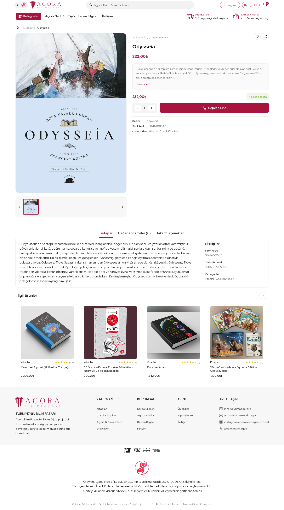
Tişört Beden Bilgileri (83, 16)
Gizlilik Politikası (189, 482)
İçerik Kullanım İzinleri (110, 486)
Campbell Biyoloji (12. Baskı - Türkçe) (44, 367)
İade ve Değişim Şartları (134, 504)
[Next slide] (122, 206)
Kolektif (153, 121)
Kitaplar (28, 27)
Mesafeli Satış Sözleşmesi (197, 504)
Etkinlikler (103, 428)
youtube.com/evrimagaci (240, 415)
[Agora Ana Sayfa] (18, 27)
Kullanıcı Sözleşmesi (161, 491)
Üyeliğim (183, 409)
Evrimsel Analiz (157, 367)
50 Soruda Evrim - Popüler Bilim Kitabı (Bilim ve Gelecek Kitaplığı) (108, 368)
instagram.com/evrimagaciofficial (246, 422)
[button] (31, 207)
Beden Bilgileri (146, 422)
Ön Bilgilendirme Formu (165, 504)
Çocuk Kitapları (169, 131)
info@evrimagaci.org (254, 18)
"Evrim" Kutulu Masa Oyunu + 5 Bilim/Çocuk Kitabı (233, 368)
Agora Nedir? (54, 16)
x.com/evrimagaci (235, 428)
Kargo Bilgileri (146, 409)
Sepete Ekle (217, 108)
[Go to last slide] (255, 295)
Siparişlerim (185, 415)
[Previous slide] (19, 206)
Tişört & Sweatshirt (109, 422)
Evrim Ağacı (94, 482)
